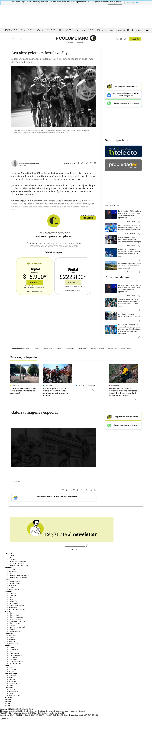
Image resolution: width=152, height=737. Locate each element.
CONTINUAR (132, 2)
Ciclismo (36, 348)
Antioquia (115, 385)
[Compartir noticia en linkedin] (95, 163)
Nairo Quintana (69, 348)
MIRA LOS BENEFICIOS (34, 291)
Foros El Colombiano (86, 385)
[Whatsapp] (82, 163)
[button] (139, 221)
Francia (59, 348)
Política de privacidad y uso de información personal (36, 711)
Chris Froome (82, 348)
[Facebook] (91, 163)
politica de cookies (115, 4)
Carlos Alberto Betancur (97, 348)
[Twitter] (87, 163)
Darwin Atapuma (126, 348)
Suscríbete (135, 39)
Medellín (15, 385)
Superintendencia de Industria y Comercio (70, 711)
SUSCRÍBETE (35, 282)
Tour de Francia (47, 348)
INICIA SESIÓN (88, 218)
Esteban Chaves (112, 348)
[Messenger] (78, 163)
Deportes (48, 385)
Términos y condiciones (8, 711)
